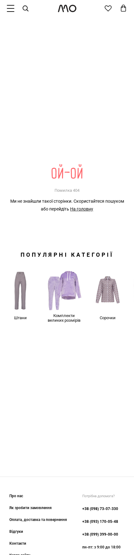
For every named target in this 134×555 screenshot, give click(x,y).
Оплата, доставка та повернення (38, 520)
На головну (81, 208)
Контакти (17, 543)
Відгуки (16, 531)
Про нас (16, 496)
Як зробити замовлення (30, 508)
